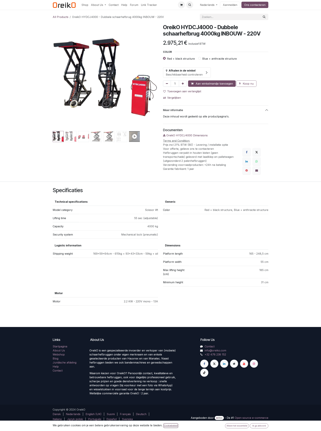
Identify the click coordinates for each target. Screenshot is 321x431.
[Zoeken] (264, 17)
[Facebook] (247, 152)
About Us (59, 419)
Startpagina (60, 415)
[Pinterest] (247, 170)
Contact (210, 415)
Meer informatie (173, 110)
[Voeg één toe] (183, 83)
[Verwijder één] (167, 83)
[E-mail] (257, 170)
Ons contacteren (254, 5)
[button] (189, 4)
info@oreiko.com (215, 419)
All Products (60, 17)
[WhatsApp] (257, 161)
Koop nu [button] (248, 83)
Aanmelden (230, 5)
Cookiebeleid (171, 425)
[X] (257, 152)
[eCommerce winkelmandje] (181, 4)
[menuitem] (85, 5)
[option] (160, 353)
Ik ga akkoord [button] (259, 425)
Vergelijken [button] (174, 97)
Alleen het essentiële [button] (237, 425)
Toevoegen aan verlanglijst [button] (184, 91)
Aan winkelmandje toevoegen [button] (214, 83)
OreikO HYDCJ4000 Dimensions (187, 135)
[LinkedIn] (247, 161)
